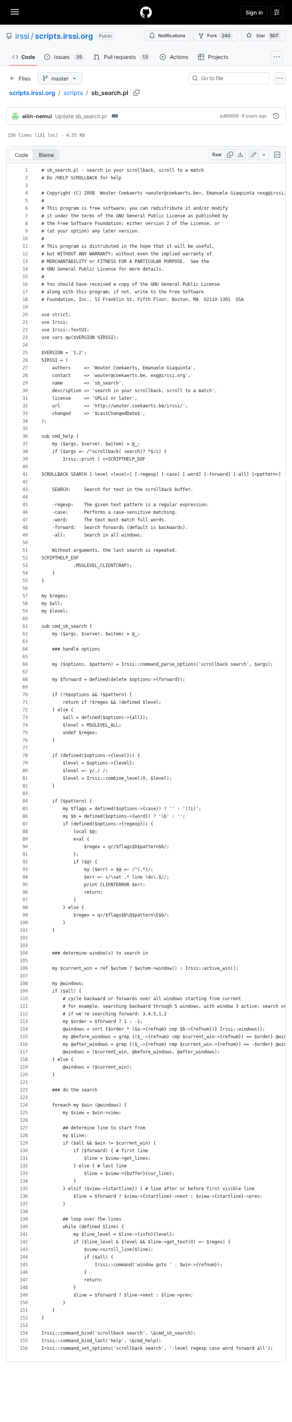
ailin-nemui (37, 116)
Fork (218, 35)
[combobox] (232, 78)
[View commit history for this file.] (276, 116)
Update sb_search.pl (80, 116)
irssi (22, 36)
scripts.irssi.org (64, 36)
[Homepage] (146, 12)
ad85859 (229, 116)
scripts (73, 93)
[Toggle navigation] (15, 11)
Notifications (171, 35)
